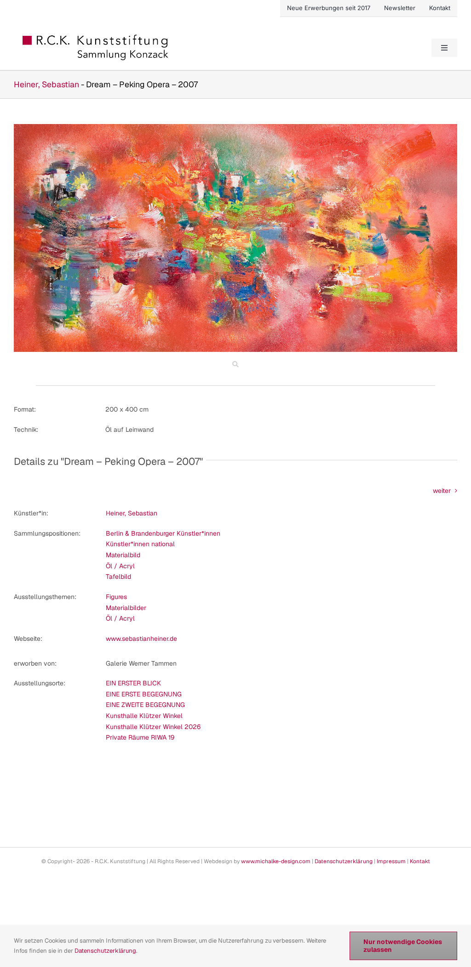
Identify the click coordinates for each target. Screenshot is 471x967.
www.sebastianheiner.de (141, 638)
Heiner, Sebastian (46, 84)
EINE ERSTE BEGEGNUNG (144, 694)
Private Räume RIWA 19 (140, 737)
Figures (116, 597)
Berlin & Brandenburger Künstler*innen (163, 533)
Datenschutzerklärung (344, 861)
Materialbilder (126, 608)
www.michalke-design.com (275, 861)
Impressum (391, 861)
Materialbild (123, 555)
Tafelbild (118, 576)
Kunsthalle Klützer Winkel (144, 716)
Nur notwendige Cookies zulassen (402, 946)
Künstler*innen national (140, 544)
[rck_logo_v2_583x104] (96, 38)
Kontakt (420, 861)
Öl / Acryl (120, 566)
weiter (442, 490)
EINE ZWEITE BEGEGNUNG (145, 705)
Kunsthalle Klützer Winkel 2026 (153, 727)
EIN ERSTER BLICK (133, 683)
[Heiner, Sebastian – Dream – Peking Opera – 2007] (235, 127)
